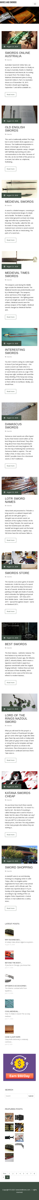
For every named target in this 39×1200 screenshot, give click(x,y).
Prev (4, 1173)
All (31, 1190)
